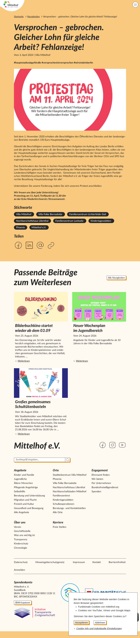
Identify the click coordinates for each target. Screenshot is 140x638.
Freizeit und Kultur (24, 504)
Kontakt (96, 562)
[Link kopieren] (51, 245)
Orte (56, 470)
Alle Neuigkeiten (116, 278)
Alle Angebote (21, 512)
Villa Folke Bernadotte (50, 214)
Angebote (20, 470)
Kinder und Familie (24, 475)
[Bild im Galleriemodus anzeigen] (70, 100)
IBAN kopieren (22, 603)
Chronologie (20, 548)
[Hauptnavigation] (135, 5)
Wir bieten (97, 479)
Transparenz (20, 539)
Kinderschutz (21, 543)
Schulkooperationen (63, 504)
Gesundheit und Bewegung (28, 508)
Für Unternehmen (101, 483)
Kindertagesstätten (101, 221)
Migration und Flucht (25, 500)
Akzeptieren (81, 622)
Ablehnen (100, 622)
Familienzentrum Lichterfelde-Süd (87, 214)
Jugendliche (20, 479)
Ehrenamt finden (101, 475)
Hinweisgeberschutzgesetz (49, 562)
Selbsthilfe (19, 491)
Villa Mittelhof (23, 214)
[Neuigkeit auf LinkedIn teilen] (29, 245)
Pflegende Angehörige (26, 487)
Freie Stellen (59, 527)
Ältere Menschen (23, 483)
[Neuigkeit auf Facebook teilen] (18, 245)
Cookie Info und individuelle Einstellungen (99, 628)
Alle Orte (58, 512)
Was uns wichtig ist (24, 535)
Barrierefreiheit (117, 562)
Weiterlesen (41, 361)
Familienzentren (61, 495)
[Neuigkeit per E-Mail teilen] (40, 245)
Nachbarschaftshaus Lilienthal (32, 221)
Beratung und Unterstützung (29, 495)
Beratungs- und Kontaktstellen (69, 508)
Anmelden (19, 570)
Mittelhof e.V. (39, 227)
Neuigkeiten (33, 16)
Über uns (19, 522)
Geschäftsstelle (22, 531)
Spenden (96, 491)
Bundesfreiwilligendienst (105, 487)
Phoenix (20, 227)
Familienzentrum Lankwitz (69, 221)
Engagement (100, 470)
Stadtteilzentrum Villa (69, 475)
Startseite (19, 16)
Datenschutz (21, 562)
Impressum (79, 562)
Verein (17, 527)
